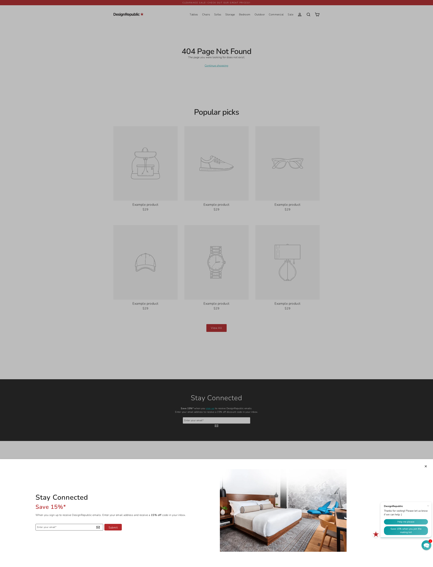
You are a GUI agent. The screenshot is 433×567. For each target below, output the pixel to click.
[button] (426, 545)
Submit (113, 527)
